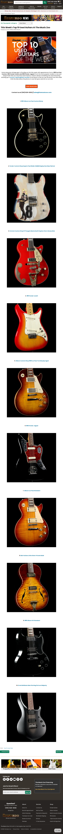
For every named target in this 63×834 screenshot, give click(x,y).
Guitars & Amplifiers (21, 7)
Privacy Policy (16, 829)
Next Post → (59, 751)
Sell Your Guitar (45, 7)
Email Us (10, 810)
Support (59, 6)
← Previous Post (4, 751)
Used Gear (10, 748)
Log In (59, 3)
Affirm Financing (26, 813)
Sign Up (56, 3)
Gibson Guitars (54, 810)
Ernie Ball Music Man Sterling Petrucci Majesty (32, 685)
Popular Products (11, 7)
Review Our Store (26, 818)
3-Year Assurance (40, 821)
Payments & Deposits (41, 813)
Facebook (7, 779)
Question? (50, 3)
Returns (38, 818)
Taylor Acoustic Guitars (56, 818)
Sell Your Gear (39, 810)
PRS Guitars (53, 816)
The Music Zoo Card (27, 816)
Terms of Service (25, 829)
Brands (39, 6)
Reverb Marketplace (4, 779)
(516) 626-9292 (52, 1)
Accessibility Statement (36, 829)
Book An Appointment (27, 810)
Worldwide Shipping (41, 816)
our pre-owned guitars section (19, 77)
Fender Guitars (53, 807)
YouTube (14, 779)
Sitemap (24, 821)
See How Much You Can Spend (44, 789)
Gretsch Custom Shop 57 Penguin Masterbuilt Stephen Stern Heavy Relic (32, 231)
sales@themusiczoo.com (43, 92)
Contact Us (39, 807)
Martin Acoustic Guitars (56, 813)
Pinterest (21, 779)
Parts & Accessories (32, 7)
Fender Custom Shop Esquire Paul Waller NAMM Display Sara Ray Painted (32, 166)
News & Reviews (53, 7)
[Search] (45, 2)
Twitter (11, 779)
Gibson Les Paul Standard (32, 490)
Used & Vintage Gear (55, 821)
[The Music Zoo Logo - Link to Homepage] (7, 2)
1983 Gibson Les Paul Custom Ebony (32, 101)
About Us (24, 807)
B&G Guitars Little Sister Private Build (32, 555)
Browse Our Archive (11, 818)
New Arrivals (3, 7)
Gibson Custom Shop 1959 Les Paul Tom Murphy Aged (32, 361)
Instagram (17, 779)
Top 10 (5, 748)
